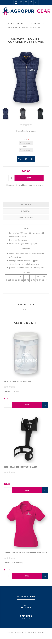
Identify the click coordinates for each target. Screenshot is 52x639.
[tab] (26, 204)
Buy (29, 178)
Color (25, 139)
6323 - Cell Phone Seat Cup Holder (20, 467)
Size (25, 146)
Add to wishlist (20, 159)
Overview (26, 204)
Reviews (26, 211)
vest (24, 309)
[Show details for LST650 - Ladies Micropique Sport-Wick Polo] (26, 524)
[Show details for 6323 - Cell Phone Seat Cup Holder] (26, 438)
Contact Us (26, 218)
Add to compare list (26, 159)
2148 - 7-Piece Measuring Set (17, 381)
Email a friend (32, 159)
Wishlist (26, 2)
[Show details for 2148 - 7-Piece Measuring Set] (26, 353)
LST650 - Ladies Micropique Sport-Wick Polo (25, 552)
